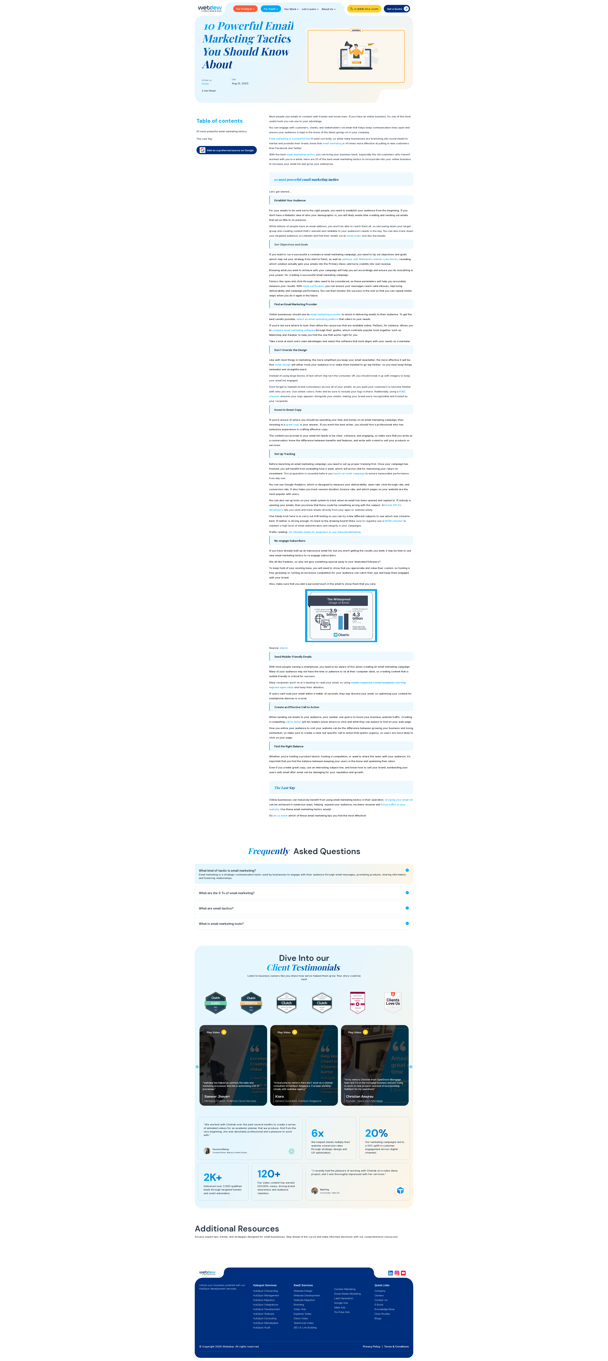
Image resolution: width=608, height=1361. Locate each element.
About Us (328, 9)
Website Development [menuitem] (307, 1295)
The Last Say (204, 138)
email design (283, 364)
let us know (280, 815)
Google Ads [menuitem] (341, 1302)
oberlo (284, 647)
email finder (354, 235)
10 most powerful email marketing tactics (221, 131)
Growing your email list (399, 799)
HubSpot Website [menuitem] (263, 1313)
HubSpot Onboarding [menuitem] (265, 1290)
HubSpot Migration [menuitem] (264, 1300)
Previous (197, 1067)
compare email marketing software (293, 330)
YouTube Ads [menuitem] (342, 1312)
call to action (293, 721)
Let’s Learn (309, 9)
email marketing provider (325, 314)
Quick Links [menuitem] (382, 1285)
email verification (313, 286)
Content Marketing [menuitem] (344, 1289)
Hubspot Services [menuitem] (265, 1285)
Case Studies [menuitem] (382, 1313)
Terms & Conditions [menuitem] (396, 1346)
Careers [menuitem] (379, 1295)
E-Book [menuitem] (379, 1304)
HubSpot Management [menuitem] (266, 1295)
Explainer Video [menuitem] (302, 1313)
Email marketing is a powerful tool (289, 138)
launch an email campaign (349, 473)
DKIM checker (394, 520)
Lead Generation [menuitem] (343, 1298)
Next (410, 1067)
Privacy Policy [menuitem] (371, 1346)
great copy (292, 424)
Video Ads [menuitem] (300, 1309)
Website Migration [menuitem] (304, 1300)
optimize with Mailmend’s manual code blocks (370, 259)
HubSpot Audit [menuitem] (261, 1327)
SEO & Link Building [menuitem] (305, 1327)
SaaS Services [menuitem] (303, 1285)
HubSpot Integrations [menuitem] (265, 1304)
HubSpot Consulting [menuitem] (264, 1318)
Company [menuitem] (380, 1290)
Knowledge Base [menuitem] (384, 1309)
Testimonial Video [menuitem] (304, 1322)
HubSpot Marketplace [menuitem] (265, 1322)
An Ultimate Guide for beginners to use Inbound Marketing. (325, 532)
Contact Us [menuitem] (381, 1300)
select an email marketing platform (317, 319)
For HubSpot (244, 8)
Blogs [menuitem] (378, 1318)
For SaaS (270, 8)
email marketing (332, 143)
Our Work (290, 9)
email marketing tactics (301, 154)
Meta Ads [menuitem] (339, 1307)
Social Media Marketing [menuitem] (347, 1293)
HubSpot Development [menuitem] (266, 1309)
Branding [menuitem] (299, 1304)
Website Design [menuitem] (303, 1290)
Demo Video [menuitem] (301, 1318)
